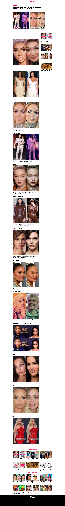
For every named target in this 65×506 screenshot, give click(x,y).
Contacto (31, 504)
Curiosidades (15, 5)
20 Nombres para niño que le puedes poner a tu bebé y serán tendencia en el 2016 (46, 40)
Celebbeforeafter (22, 30)
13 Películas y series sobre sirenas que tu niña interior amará (46, 70)
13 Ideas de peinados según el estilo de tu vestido (46, 60)
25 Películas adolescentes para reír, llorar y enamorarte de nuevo (46, 51)
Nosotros (34, 504)
